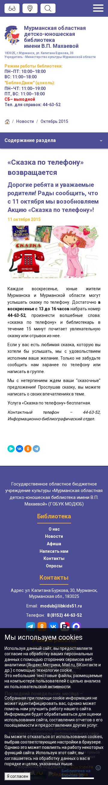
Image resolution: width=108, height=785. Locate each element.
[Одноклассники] (28, 448)
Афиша (54, 543)
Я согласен (17, 776)
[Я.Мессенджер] (11, 448)
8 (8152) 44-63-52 (64, 615)
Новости (25, 121)
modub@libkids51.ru (61, 606)
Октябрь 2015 (54, 121)
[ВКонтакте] (19, 448)
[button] (54, 140)
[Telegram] (36, 448)
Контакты (54, 558)
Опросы (54, 565)
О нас (54, 529)
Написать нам (54, 551)
